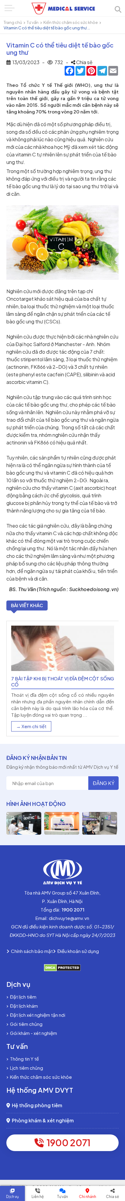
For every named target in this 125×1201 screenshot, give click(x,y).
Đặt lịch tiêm (22, 997)
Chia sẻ (112, 1196)
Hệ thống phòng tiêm (36, 1105)
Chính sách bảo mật (31, 951)
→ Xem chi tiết (31, 726)
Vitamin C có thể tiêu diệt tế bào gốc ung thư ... (47, 27)
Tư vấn (33, 22)
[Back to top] (115, 1148)
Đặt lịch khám (23, 1006)
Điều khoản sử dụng (77, 951)
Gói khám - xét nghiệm (32, 1033)
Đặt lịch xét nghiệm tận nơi (36, 1015)
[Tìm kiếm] (118, 9)
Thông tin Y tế (23, 1059)
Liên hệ (38, 1196)
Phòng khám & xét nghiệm (42, 1120)
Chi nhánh (87, 1196)
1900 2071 (67, 1142)
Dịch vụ (12, 1196)
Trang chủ (13, 22)
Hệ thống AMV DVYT (39, 1090)
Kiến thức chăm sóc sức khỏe (70, 22)
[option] (62, 678)
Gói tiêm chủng (25, 1024)
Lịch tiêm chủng (25, 1068)
